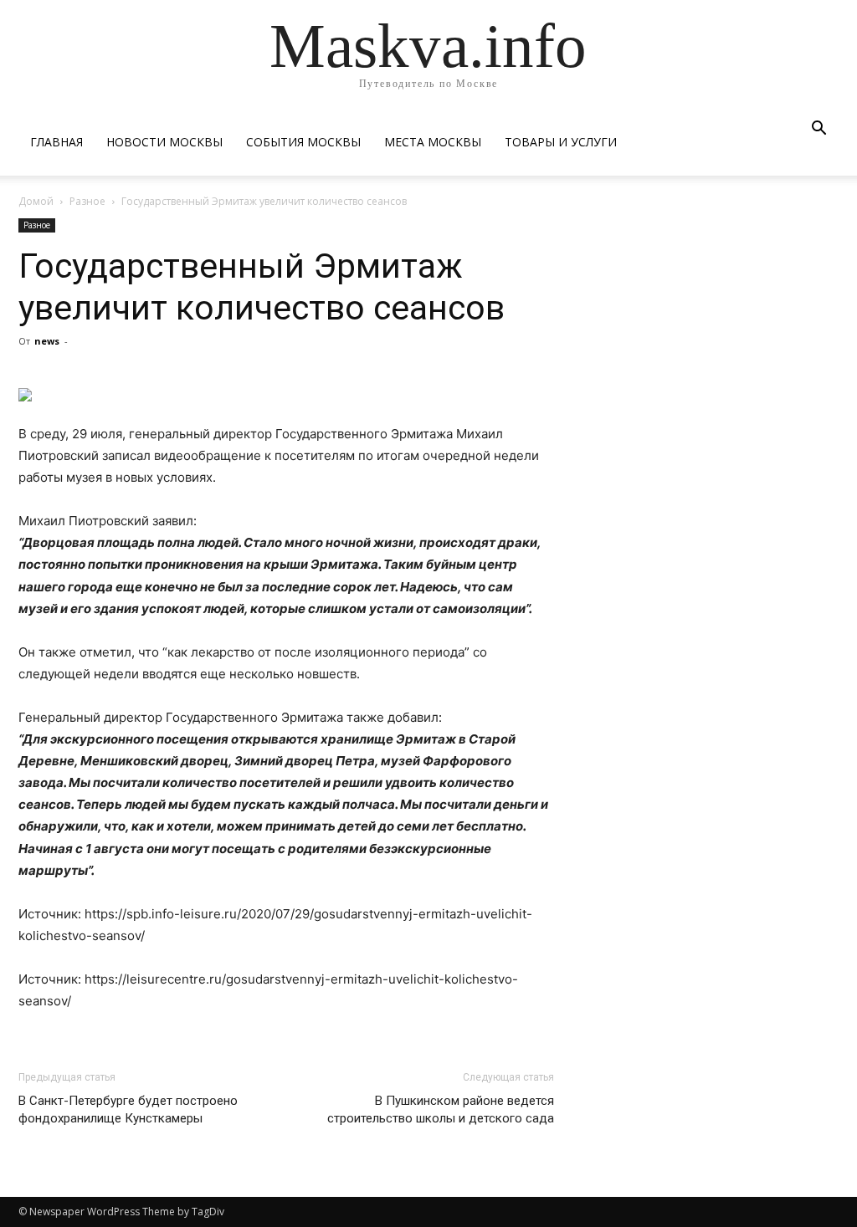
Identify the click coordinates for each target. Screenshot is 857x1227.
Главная (56, 142)
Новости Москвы (164, 142)
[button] (818, 130)
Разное (87, 201)
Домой (36, 201)
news (46, 341)
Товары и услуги (561, 142)
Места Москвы (432, 142)
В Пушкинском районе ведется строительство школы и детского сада (440, 1109)
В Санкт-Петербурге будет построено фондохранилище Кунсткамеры (128, 1109)
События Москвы (303, 142)
